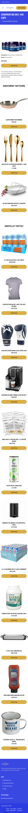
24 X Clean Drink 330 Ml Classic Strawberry (14, 569)
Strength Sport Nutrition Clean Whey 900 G (14, 613)
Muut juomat (11, 55)
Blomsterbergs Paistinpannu (14, 120)
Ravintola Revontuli (8, 783)
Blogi (5, 789)
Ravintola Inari (7, 780)
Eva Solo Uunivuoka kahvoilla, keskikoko (14, 203)
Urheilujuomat (18, 55)
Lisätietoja (14, 65)
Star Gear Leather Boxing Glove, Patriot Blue (14, 350)
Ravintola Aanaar (8, 786)
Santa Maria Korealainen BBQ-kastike (14, 695)
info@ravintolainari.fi (6, 2)
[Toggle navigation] (3, 7)
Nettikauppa (21, 8)
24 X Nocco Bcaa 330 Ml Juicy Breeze (14, 260)
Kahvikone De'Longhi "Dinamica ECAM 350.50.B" (14, 395)
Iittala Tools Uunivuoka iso (14, 651)
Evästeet (19, 808)
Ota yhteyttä (13, 808)
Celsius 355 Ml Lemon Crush (14, 485)
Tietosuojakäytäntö (11, 810)
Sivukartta (19, 810)
